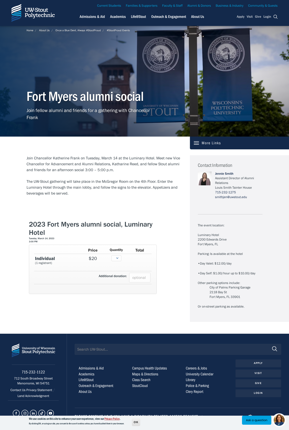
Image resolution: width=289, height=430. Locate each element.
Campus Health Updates (149, 368)
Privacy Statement (39, 390)
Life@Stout (138, 16)
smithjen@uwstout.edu (231, 197)
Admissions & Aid (92, 16)
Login (267, 17)
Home (30, 30)
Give (258, 17)
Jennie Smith (224, 174)
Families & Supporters (141, 6)
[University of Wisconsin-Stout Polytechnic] (33, 354)
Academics (118, 16)
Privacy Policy (112, 419)
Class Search (141, 380)
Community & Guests (263, 6)
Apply (241, 17)
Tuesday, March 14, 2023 (41, 238)
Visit (250, 17)
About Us (197, 16)
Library (190, 380)
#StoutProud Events (118, 30)
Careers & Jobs (196, 368)
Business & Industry (229, 6)
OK (136, 422)
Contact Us (18, 390)
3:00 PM (33, 241)
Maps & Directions (145, 374)
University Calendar (199, 374)
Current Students (109, 6)
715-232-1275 (225, 192)
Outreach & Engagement (168, 16)
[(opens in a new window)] (16, 413)
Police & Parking (197, 385)
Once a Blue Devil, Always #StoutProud (78, 30)
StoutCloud (140, 385)
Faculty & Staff (172, 6)
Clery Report (194, 391)
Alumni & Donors (199, 6)
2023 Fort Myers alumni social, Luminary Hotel (91, 228)
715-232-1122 (33, 372)
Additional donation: (113, 276)
